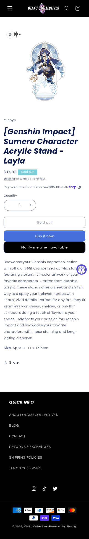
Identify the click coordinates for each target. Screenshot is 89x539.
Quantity (10, 195)
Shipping (9, 178)
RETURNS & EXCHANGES (30, 447)
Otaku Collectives (36, 526)
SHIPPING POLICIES (25, 457)
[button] (9, 8)
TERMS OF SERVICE (25, 468)
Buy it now (44, 236)
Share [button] (14, 362)
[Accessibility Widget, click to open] (81, 269)
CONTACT (17, 436)
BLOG (14, 425)
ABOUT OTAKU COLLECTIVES (33, 415)
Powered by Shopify (63, 526)
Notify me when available (44, 247)
